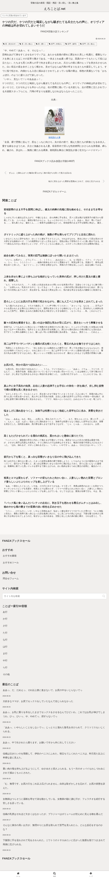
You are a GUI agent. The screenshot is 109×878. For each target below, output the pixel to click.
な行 (5, 639)
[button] (103, 596)
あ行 (5, 612)
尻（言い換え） (28, 44)
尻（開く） (42, 44)
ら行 (5, 667)
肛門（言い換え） (89, 44)
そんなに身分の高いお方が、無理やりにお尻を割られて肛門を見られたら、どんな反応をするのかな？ (53, 827)
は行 (5, 646)
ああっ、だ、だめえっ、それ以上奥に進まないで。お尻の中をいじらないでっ (42, 690)
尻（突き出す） (11, 44)
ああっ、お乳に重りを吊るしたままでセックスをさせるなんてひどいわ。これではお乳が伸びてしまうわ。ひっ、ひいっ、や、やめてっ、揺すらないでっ (54, 714)
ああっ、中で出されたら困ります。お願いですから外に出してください (39, 742)
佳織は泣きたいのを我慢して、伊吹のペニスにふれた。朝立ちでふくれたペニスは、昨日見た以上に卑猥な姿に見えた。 (54, 755)
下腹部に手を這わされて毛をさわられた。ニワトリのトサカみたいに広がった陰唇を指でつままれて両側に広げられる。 (54, 842)
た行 (5, 632)
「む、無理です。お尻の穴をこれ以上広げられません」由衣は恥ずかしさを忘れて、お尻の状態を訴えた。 (54, 786)
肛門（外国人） (57, 44)
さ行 (5, 626)
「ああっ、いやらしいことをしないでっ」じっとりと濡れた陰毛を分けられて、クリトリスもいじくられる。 (54, 729)
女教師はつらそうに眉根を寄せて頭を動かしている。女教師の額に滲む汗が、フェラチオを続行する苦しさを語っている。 (54, 801)
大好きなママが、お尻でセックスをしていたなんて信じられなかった (38, 701)
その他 (6, 674)
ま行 (5, 653)
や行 (5, 660)
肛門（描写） (73, 44)
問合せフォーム (11, 578)
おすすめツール (11, 562)
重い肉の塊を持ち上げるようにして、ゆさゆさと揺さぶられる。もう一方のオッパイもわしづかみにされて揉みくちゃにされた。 (54, 770)
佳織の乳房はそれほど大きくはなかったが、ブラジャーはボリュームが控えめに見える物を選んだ (53, 814)
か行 (5, 619)
